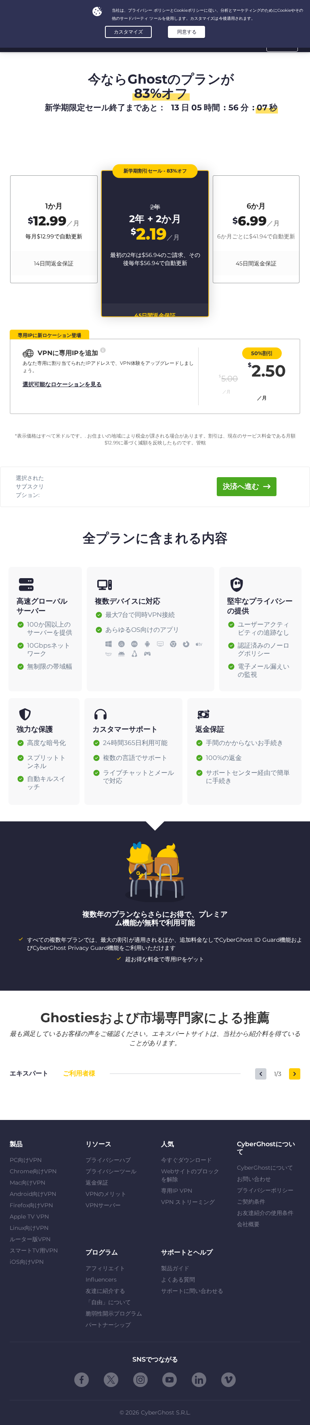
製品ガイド (175, 1268)
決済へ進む (241, 486)
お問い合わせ (254, 1179)
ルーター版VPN (30, 1239)
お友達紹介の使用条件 (265, 1213)
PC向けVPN (26, 1160)
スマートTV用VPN (34, 1250)
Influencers (101, 1279)
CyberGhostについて (265, 1167)
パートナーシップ (108, 1324)
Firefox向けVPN (31, 1205)
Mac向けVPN (27, 1182)
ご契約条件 (251, 1201)
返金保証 (97, 1182)
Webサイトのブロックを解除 (190, 1175)
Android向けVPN (33, 1194)
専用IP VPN (176, 1190)
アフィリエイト (105, 1268)
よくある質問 (178, 1279)
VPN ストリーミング (188, 1202)
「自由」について (108, 1302)
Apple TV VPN (29, 1216)
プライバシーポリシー (265, 1190)
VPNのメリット (106, 1194)
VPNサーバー (103, 1205)
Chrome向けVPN (33, 1171)
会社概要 (248, 1224)
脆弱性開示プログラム (114, 1313)
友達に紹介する (105, 1290)
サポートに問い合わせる (192, 1290)
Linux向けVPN (29, 1227)
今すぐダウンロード (186, 1160)
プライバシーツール (111, 1171)
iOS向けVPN (27, 1261)
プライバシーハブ (108, 1160)
